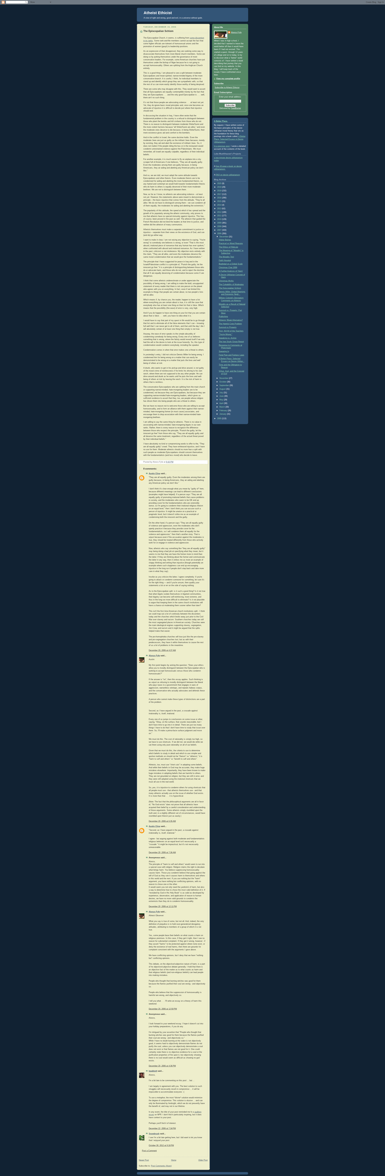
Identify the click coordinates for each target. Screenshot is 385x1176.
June (221, 396)
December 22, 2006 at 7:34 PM (162, 1128)
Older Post (203, 1160)
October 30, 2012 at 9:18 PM (161, 1145)
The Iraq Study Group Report (231, 342)
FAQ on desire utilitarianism (228, 175)
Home (173, 1160)
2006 (219, 233)
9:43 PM (169, 462)
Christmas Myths (226, 281)
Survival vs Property (228, 327)
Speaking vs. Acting (227, 338)
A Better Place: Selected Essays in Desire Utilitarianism (229, 139)
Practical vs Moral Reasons (231, 243)
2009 (219, 223)
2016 (219, 198)
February (223, 410)
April (221, 403)
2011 (219, 216)
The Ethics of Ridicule (228, 247)
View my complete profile (228, 79)
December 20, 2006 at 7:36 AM (162, 852)
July (221, 393)
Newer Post (144, 1160)
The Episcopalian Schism (158, 31)
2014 (219, 205)
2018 (219, 191)
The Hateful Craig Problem (230, 324)
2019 (219, 187)
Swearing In (224, 351)
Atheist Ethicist (158, 13)
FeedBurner (236, 108)
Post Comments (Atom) (161, 1166)
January (223, 414)
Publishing (223, 317)
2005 (219, 418)
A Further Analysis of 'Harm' (231, 271)
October (223, 382)
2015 (219, 201)
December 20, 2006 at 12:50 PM (163, 1009)
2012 (219, 212)
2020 (219, 183)
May (221, 400)
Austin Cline (154, 474)
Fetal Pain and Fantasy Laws (231, 355)
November (224, 378)
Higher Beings (225, 240)
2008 (219, 226)
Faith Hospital (225, 260)
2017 (219, 194)
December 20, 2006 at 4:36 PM (162, 1066)
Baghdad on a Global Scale (231, 264)
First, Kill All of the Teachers (231, 331)
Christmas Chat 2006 (228, 267)
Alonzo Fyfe (154, 656)
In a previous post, (222, 146)
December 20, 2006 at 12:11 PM (163, 906)
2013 (219, 209)
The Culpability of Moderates (231, 284)
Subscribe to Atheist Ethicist (227, 87)
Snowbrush (154, 1134)
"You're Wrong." (225, 334)
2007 (219, 230)
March (222, 407)
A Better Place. (221, 121)
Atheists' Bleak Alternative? (231, 320)
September (224, 385)
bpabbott (153, 1071)
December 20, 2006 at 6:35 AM (162, 821)
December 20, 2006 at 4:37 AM (162, 650)
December (224, 237)
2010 (219, 219)
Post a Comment (149, 1151)
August (222, 389)
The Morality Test (226, 257)
